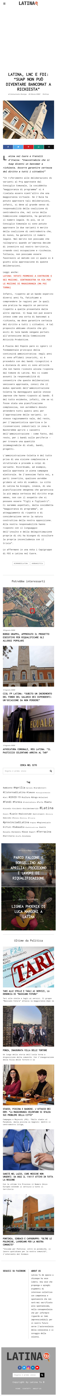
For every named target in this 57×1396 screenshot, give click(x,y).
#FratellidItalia (29, 802)
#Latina (46, 808)
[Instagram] (28, 1368)
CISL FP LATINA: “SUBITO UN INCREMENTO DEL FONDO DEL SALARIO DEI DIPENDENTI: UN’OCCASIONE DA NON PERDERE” (27, 697)
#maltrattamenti (39, 814)
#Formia (17, 801)
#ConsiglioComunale (43, 792)
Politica (46, 94)
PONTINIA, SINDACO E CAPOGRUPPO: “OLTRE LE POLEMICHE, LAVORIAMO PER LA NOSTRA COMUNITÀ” (27, 1241)
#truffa (18, 836)
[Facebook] (8, 147)
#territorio (9, 836)
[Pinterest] (28, 147)
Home (18, 1388)
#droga (34, 797)
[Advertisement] (28, 38)
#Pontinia (23, 818)
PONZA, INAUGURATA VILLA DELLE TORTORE (25, 1050)
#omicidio (7, 818)
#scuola (6, 832)
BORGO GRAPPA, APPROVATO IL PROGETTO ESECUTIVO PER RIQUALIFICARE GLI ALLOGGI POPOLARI (26, 637)
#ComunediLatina (21, 563)
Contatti (27, 1388)
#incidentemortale (30, 808)
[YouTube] (37, 1368)
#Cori (5, 797)
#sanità (42, 827)
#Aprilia (19, 787)
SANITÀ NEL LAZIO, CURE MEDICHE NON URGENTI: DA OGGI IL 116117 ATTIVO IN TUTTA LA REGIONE (28, 1177)
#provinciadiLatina (16, 822)
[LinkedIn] (33, 1368)
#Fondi (7, 801)
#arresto (29, 788)
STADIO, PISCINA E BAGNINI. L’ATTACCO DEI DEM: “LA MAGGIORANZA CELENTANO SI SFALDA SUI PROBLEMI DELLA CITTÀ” (27, 1112)
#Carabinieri (40, 788)
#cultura (26, 797)
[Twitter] (18, 147)
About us (37, 1388)
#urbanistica (37, 563)
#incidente (17, 808)
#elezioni (43, 797)
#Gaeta (47, 802)
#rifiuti (7, 827)
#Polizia (15, 818)
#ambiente (7, 788)
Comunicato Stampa (18, 94)
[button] (51, 771)
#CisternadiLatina (14, 792)
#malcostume (25, 814)
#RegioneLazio (44, 822)
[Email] (49, 147)
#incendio (7, 808)
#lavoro (5, 814)
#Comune (31, 792)
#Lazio (13, 813)
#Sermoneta (16, 832)
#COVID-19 (15, 797)
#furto (40, 802)
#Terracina (44, 831)
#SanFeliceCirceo (31, 827)
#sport (32, 832)
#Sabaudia (18, 827)
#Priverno (31, 818)
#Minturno (49, 814)
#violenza (26, 836)
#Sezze (25, 832)
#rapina (33, 822)
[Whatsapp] (39, 147)
